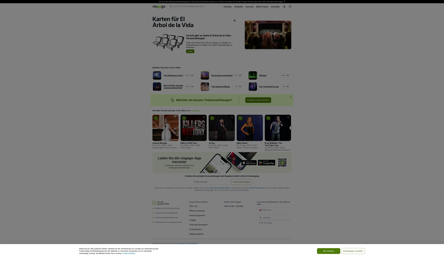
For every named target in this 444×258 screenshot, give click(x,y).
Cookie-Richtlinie (128, 253)
